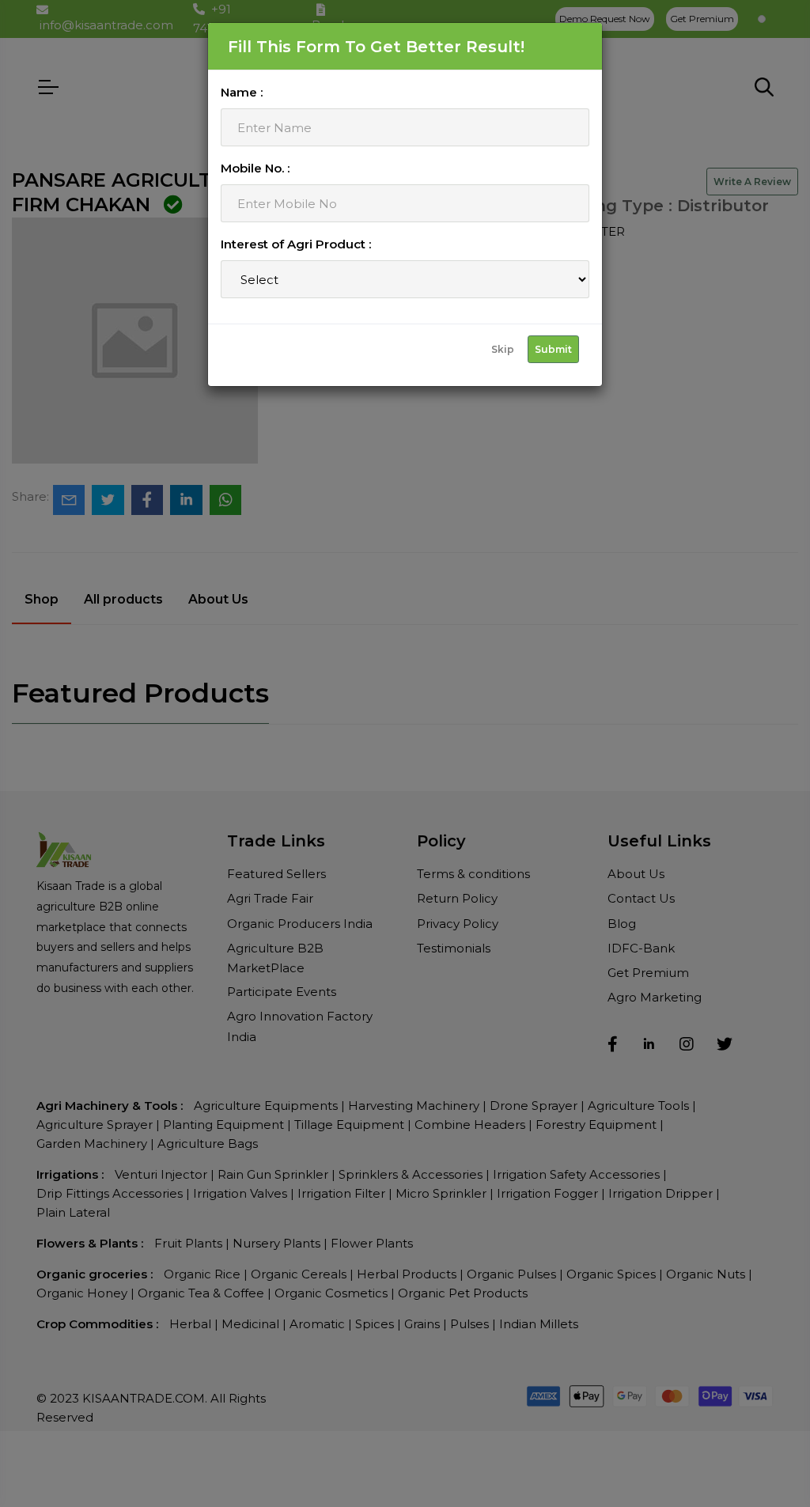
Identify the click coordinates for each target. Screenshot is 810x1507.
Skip (502, 349)
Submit (553, 349)
